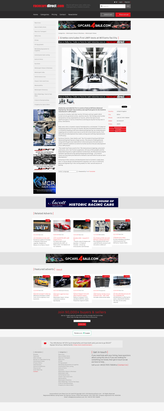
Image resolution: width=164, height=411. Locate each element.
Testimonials (37, 364)
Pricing (54, 15)
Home (35, 15)
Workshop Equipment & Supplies (42, 49)
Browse (35, 354)
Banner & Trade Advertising (41, 359)
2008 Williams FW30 (119, 238)
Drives (37, 40)
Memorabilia (39, 85)
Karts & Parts (39, 59)
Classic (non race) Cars (42, 81)
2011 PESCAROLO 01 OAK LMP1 (41, 238)
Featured (36, 356)
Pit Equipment (39, 44)
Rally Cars (38, 36)
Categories (44, 15)
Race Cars (38, 23)
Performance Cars (40, 76)
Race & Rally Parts (40, 27)
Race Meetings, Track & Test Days (43, 95)
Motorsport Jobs (40, 72)
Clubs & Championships (42, 100)
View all (59, 269)
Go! (128, 6)
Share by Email (118, 127)
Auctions (37, 63)
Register (127, 2)
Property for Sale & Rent (42, 104)
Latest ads (108, 15)
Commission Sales (39, 361)
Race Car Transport (40, 31)
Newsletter (72, 15)
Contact (63, 15)
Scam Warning (37, 370)
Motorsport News (91, 33)
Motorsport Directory (41, 90)
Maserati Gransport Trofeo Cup (41, 294)
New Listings (37, 358)
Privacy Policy (37, 363)
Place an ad (123, 15)
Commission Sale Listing (42, 55)
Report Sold (118, 131)
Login (120, 2)
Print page (118, 129)
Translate (92, 171)
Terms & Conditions (39, 366)
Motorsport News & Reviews (75, 33)
